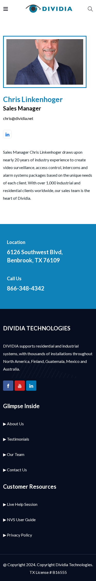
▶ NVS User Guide (19, 519)
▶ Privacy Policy (17, 534)
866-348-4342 (25, 288)
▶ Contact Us (15, 469)
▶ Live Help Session (20, 504)
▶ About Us (13, 423)
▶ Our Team (13, 454)
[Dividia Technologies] (48, 8)
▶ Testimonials (16, 439)
